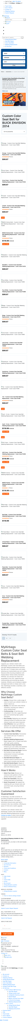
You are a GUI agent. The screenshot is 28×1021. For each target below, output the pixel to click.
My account (6, 974)
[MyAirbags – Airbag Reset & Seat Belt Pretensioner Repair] (5, 15)
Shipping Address (10, 11)
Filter (14, 65)
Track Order (8, 6)
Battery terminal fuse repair (16, 998)
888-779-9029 (17, 1)
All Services (8, 46)
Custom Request (9, 13)
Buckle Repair (12, 996)
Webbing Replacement (11, 44)
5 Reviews (11, 400)
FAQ (5, 878)
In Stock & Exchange (14, 1000)
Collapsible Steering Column (16, 995)
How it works (9, 1003)
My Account (7, 883)
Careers (6, 870)
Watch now (5, 91)
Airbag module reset (14, 993)
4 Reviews (11, 572)
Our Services (7, 864)
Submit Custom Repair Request (9, 908)
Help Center (7, 876)
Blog (5, 871)
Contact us (8, 9)
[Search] (25, 20)
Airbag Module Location (10, 885)
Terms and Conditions (10, 868)
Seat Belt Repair (9, 41)
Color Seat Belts (9, 43)
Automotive (8, 71)
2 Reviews (11, 156)
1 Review (10, 209)
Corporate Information (10, 863)
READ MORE (4, 859)
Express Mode (7, 1010)
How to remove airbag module (12, 895)
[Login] (8, 21)
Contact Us (4, 953)
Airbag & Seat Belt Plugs (9, 986)
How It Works (8, 7)
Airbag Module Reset (10, 39)
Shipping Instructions (14, 1008)
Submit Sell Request (6, 918)
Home (2, 71)
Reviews (6, 866)
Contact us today (6, 815)
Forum (5, 881)
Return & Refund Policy (10, 886)
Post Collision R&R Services (13, 989)
